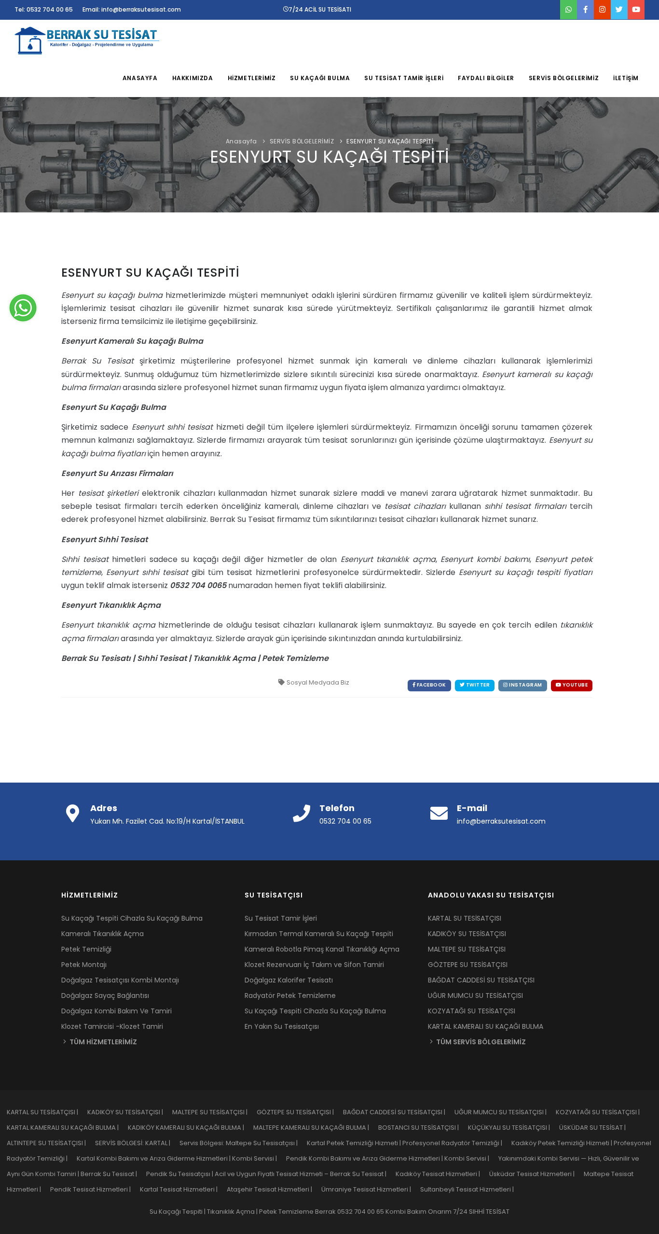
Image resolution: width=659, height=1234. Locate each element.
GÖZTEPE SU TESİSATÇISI (468, 964)
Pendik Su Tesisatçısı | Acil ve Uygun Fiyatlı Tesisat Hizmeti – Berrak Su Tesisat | (271, 1173)
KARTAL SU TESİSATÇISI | (47, 1112)
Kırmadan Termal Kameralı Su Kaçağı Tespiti (319, 934)
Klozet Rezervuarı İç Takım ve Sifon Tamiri (314, 964)
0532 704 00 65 (345, 821)
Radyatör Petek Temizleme (290, 995)
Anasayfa (241, 141)
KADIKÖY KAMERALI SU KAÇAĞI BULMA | (190, 1127)
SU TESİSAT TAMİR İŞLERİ (403, 78)
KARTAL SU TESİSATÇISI (464, 918)
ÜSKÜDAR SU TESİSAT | (596, 1127)
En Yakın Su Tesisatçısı (282, 1026)
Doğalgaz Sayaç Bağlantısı (105, 995)
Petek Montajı (84, 964)
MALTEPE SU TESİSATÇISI (467, 949)
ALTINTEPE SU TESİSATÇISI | (51, 1143)
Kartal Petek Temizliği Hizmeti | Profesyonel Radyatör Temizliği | (409, 1143)
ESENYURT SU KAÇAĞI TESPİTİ (389, 141)
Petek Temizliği (86, 949)
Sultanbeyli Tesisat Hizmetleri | (471, 1189)
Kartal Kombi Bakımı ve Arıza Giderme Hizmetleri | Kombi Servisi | (181, 1158)
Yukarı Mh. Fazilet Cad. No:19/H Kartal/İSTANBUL (167, 821)
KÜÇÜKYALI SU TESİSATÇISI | (513, 1127)
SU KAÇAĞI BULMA (320, 78)
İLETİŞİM (626, 78)
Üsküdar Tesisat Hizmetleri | (536, 1173)
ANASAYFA (140, 78)
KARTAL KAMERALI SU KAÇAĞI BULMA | (67, 1127)
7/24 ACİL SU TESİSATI (319, 9)
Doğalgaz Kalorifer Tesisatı (289, 980)
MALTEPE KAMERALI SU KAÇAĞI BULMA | (315, 1127)
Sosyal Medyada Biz (318, 682)
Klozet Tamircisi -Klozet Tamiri (112, 1026)
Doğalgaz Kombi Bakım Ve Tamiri (116, 1011)
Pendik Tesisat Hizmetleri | (95, 1189)
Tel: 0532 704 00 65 (43, 9)
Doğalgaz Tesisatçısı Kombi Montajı (120, 980)
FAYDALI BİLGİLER (486, 78)
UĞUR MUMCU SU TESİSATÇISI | (505, 1112)
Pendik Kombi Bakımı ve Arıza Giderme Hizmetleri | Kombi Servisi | (392, 1158)
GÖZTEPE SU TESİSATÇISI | (300, 1112)
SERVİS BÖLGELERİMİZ (564, 78)
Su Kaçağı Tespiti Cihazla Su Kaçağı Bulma (132, 918)
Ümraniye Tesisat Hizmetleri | (370, 1189)
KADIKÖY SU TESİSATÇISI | (129, 1112)
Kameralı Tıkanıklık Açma (102, 934)
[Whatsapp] (23, 307)
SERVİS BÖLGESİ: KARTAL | (137, 1143)
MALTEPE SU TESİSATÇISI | (214, 1112)
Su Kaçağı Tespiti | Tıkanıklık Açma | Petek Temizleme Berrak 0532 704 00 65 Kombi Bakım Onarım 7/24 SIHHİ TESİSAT (329, 1211)
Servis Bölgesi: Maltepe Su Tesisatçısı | (243, 1143)
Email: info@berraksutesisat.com (131, 9)
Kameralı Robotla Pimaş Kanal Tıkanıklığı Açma (322, 949)
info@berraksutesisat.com (501, 821)
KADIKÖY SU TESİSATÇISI (467, 934)
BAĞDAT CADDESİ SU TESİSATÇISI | (398, 1112)
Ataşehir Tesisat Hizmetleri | (274, 1189)
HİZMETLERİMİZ (252, 78)
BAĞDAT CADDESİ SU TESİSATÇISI (481, 980)
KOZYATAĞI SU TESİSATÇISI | (601, 1112)
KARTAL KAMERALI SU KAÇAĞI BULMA (485, 1026)
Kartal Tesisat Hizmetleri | (183, 1189)
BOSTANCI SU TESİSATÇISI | (423, 1127)
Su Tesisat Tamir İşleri (281, 918)
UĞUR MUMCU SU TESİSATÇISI (475, 995)
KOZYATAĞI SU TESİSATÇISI (471, 1011)
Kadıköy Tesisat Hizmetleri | (442, 1173)
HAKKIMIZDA (192, 78)
